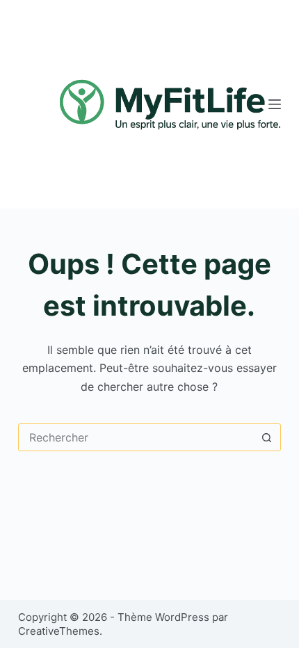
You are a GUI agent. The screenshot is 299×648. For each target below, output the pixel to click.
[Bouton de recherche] (266, 437)
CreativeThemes (58, 631)
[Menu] (274, 104)
